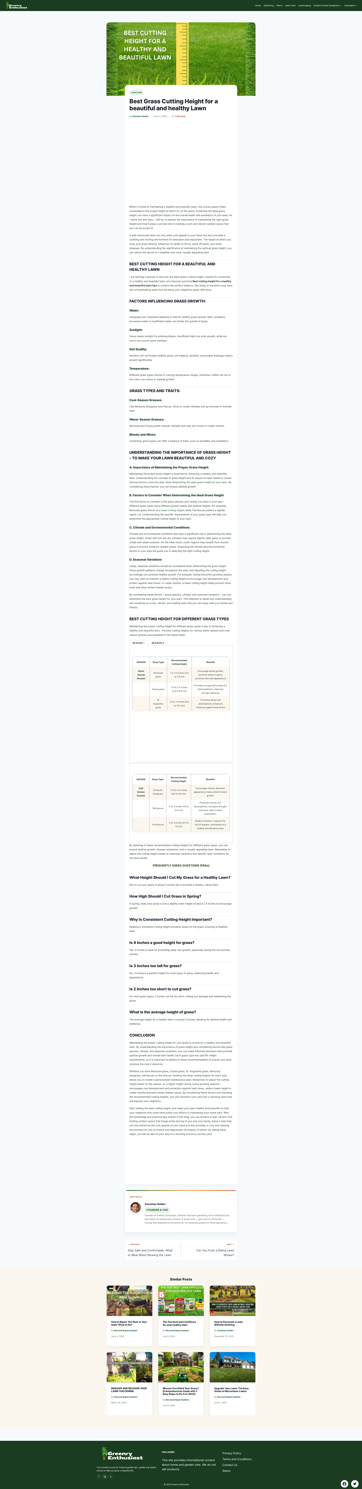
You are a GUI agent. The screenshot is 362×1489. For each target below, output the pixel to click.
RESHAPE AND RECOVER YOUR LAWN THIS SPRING (129, 1390)
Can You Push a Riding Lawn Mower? (215, 1250)
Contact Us (229, 1465)
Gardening (269, 5)
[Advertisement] (181, 143)
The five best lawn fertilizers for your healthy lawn (179, 1323)
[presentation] (129, 1301)
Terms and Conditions (237, 1459)
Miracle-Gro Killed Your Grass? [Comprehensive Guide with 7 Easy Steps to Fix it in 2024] (181, 1391)
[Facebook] (344, 1484)
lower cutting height (172, 510)
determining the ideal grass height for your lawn (199, 482)
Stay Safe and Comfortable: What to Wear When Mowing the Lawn (150, 1250)
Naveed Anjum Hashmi (125, 1330)
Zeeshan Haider (140, 116)
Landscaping (304, 5)
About (226, 1470)
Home (258, 5)
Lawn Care (290, 5)
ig (105, 1476)
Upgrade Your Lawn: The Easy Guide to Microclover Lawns (231, 1390)
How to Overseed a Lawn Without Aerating (228, 1323)
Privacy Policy (231, 1453)
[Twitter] (355, 1484)
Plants (279, 5)
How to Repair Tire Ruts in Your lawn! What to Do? (129, 1323)
